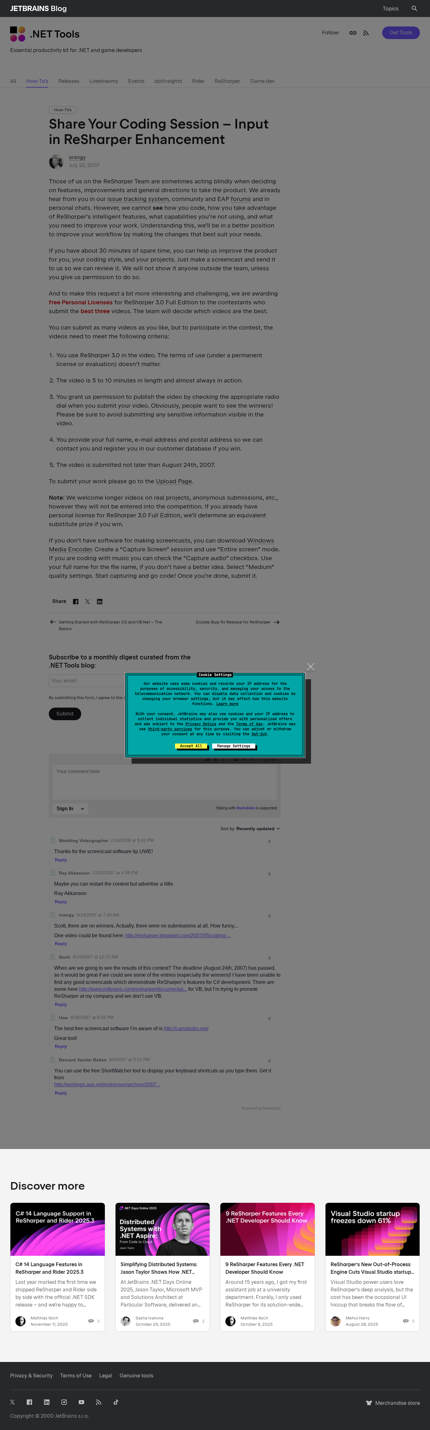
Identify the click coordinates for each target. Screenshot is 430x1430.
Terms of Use (249, 723)
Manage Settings (233, 746)
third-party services (170, 729)
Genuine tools (136, 1376)
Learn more (227, 703)
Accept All (191, 746)
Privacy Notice (200, 723)
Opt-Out (259, 734)
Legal (105, 1376)
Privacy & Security (31, 1376)
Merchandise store (396, 1405)
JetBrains (66, 1416)
